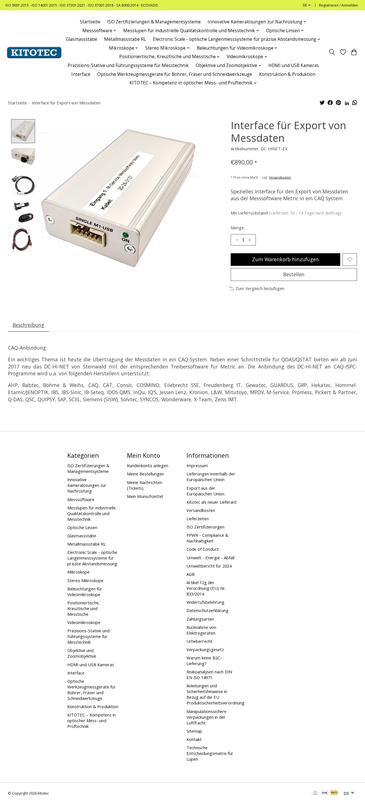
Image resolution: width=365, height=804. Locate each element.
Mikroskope (78, 572)
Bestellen (294, 274)
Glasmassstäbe (81, 39)
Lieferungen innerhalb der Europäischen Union (210, 476)
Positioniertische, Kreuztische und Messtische (83, 608)
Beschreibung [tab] (28, 324)
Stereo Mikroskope (85, 580)
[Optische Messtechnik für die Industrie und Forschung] (34, 52)
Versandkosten (280, 177)
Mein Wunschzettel (145, 496)
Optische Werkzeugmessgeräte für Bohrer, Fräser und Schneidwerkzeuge (174, 74)
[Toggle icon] (332, 52)
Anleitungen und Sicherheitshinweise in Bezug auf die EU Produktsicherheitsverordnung (215, 694)
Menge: (238, 227)
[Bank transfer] (324, 793)
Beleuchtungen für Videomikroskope (84, 591)
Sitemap (194, 731)
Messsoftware (80, 499)
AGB (190, 574)
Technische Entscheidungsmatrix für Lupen (209, 753)
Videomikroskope (83, 622)
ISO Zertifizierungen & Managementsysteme (154, 22)
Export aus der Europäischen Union (205, 491)
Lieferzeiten (197, 518)
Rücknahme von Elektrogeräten (201, 630)
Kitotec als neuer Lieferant (211, 502)
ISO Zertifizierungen (205, 527)
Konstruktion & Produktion (287, 74)
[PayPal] (334, 793)
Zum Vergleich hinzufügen (260, 288)
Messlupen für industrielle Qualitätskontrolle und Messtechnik (91, 513)
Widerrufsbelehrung (205, 602)
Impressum (197, 465)
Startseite (90, 22)
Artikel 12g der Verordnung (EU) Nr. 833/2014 (206, 588)
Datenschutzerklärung (207, 610)
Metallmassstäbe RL (125, 39)
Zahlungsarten (200, 619)
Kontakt (194, 739)
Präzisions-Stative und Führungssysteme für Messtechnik (128, 65)
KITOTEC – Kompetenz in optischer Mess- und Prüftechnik (91, 720)
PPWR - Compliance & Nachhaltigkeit (207, 538)
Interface (80, 74)
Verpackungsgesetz (205, 649)
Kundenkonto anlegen (147, 465)
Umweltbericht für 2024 (209, 566)
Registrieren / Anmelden (338, 5)
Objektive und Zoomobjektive (81, 653)
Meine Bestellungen (145, 474)
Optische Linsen (82, 527)
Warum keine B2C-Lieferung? (204, 660)
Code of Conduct (202, 549)
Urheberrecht (199, 641)
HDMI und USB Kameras (293, 65)
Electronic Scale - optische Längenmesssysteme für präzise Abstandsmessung (92, 557)
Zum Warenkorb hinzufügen (285, 259)
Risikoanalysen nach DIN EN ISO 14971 (209, 674)
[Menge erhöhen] (250, 240)
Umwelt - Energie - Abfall (210, 557)
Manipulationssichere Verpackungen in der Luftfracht (206, 717)
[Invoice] (315, 793)
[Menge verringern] (237, 240)
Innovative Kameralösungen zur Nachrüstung (86, 485)
